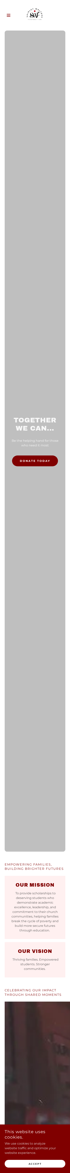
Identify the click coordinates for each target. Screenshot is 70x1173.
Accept (35, 1163)
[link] (35, 15)
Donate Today (35, 461)
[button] (9, 15)
